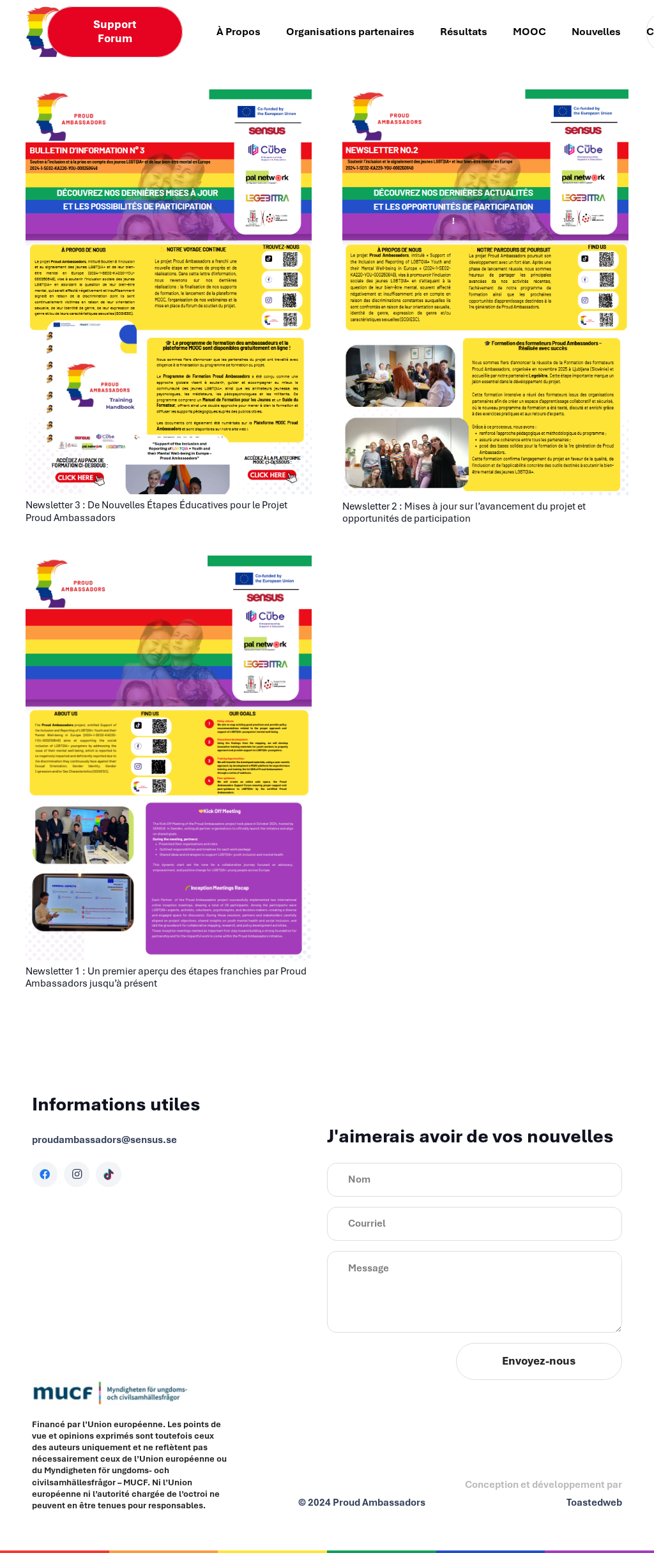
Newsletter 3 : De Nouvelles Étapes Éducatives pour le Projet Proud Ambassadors (156, 511)
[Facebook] (44, 1174)
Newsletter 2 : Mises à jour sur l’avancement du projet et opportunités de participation (464, 512)
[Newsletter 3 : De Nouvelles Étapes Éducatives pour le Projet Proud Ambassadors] (169, 98)
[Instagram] (76, 1174)
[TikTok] (108, 1174)
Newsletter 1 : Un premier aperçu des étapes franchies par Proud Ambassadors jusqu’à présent (166, 977)
